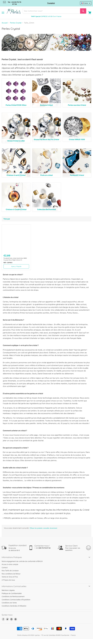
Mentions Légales (8, 590)
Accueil (5, 23)
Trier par (6, 219)
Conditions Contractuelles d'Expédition (16, 600)
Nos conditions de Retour (11, 574)
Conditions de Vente (9, 603)
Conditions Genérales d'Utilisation (14, 606)
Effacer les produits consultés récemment (43, 528)
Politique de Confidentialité (12, 593)
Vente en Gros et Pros (10, 577)
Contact (5, 567)
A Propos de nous (8, 580)
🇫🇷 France (84, 3)
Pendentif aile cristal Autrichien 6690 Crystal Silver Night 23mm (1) (15, 259)
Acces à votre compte (10, 564)
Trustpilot (51, 3)
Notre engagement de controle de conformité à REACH (22, 561)
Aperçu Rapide (16, 266)
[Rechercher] (83, 11)
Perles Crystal (15, 23)
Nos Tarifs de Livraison (10, 571)
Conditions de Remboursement (13, 596)
